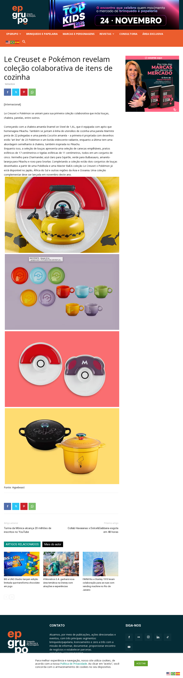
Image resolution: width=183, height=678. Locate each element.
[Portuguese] (12, 42)
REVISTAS (105, 34)
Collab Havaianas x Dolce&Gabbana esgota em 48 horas (93, 530)
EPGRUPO (12, 34)
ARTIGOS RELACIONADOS (22, 544)
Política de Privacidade (73, 663)
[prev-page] (6, 597)
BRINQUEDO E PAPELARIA (42, 34)
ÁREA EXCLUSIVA (152, 34)
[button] (24, 42)
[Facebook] (7, 92)
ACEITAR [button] (141, 663)
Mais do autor (52, 544)
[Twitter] (15, 92)
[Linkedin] (158, 637)
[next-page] (12, 597)
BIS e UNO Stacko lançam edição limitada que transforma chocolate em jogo (21, 583)
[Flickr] (138, 637)
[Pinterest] (24, 92)
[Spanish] (17, 42)
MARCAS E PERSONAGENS (79, 34)
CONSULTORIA (128, 34)
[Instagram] (148, 637)
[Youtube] (129, 647)
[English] (8, 42)
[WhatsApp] (32, 92)
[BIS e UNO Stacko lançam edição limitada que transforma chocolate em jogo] (21, 564)
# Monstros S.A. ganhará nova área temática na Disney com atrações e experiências (58, 583)
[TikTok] (167, 637)
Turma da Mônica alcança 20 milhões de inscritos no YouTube (27, 530)
